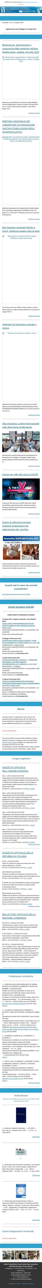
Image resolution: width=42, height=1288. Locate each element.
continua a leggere (34, 113)
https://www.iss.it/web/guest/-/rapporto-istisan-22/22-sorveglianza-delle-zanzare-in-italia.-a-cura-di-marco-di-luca (20, 1029)
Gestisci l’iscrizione (27, 1283)
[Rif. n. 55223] (30, 789)
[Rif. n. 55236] (27, 940)
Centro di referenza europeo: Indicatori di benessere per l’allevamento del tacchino (16, 526)
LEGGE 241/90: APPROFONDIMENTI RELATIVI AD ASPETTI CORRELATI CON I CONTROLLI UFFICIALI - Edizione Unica (19, 626)
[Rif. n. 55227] (28, 878)
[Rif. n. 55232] (28, 904)
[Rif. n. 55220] (30, 808)
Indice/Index (36, 1137)
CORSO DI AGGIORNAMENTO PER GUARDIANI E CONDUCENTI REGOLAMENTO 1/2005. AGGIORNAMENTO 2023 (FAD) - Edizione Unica (21, 683)
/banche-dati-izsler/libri (10, 742)
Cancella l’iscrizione (15, 1283)
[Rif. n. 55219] (30, 825)
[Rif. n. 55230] (28, 867)
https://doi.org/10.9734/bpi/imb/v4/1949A (14, 1003)
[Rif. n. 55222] (30, 842)
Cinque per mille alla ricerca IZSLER (20, 474)
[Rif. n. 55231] (28, 889)
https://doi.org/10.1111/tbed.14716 (12, 1078)
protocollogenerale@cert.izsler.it (21, 1275)
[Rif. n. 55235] (25, 929)
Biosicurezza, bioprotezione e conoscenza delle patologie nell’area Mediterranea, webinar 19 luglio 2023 (20, 48)
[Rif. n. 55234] (26, 961)
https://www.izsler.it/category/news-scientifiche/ (16, 594)
